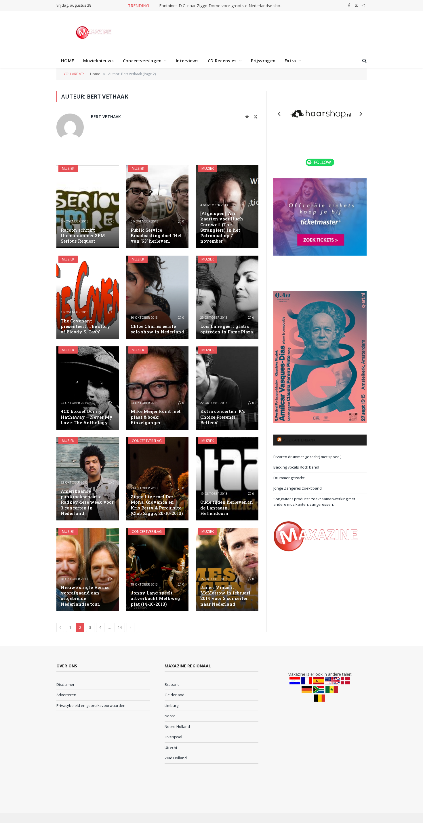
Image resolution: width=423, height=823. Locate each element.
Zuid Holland (176, 757)
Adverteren (66, 694)
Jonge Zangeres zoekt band (297, 488)
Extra (290, 60)
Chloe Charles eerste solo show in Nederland (157, 329)
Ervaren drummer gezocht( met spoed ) (307, 456)
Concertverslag (147, 440)
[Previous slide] (279, 114)
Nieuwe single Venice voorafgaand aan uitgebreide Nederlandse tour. (85, 596)
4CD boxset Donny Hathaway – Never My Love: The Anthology (87, 417)
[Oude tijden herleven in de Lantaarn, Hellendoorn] (227, 478)
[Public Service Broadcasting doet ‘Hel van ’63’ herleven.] (157, 206)
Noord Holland (177, 726)
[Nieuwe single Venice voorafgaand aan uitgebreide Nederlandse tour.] (87, 569)
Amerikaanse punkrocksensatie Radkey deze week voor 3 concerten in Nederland (87, 502)
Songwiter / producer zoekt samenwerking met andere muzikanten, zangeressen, (314, 501)
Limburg (171, 705)
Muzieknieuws (98, 60)
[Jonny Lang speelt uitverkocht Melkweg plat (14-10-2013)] (157, 569)
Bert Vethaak (106, 116)
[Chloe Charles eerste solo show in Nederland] (157, 297)
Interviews (187, 60)
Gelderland (174, 694)
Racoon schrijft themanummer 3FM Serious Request (83, 235)
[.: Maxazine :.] (94, 32)
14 (120, 627)
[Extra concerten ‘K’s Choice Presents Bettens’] (227, 388)
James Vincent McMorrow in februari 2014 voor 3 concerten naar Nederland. (225, 596)
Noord (170, 715)
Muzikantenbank (299, 440)
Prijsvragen (263, 60)
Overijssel (173, 736)
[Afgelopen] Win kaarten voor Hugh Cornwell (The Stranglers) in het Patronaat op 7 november (221, 227)
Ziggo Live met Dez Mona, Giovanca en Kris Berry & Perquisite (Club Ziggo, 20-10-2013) (157, 505)
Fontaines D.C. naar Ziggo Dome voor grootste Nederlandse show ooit (224, 5)
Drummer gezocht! (289, 477)
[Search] (364, 60)
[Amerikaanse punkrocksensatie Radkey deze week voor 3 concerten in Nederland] (87, 478)
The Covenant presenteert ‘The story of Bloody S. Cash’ (85, 326)
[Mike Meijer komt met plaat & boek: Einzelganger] (157, 388)
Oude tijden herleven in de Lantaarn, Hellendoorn (226, 507)
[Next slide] (360, 114)
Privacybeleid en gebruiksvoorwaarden (90, 705)
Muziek (68, 168)
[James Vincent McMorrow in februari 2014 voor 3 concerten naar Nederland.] (227, 569)
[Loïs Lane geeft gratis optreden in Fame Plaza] (227, 297)
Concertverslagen (142, 60)
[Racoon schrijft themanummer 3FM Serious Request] (87, 206)
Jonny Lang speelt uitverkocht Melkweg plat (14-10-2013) (155, 598)
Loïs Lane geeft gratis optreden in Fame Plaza (226, 329)
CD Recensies (222, 60)
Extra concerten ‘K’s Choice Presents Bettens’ (222, 417)
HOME (67, 60)
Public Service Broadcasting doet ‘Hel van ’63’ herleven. (156, 235)
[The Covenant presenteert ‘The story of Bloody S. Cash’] (87, 297)
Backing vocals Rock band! (296, 467)
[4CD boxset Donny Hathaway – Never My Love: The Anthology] (87, 388)
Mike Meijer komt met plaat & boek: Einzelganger (156, 417)
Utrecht (171, 747)
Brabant (172, 684)
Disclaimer (65, 684)
